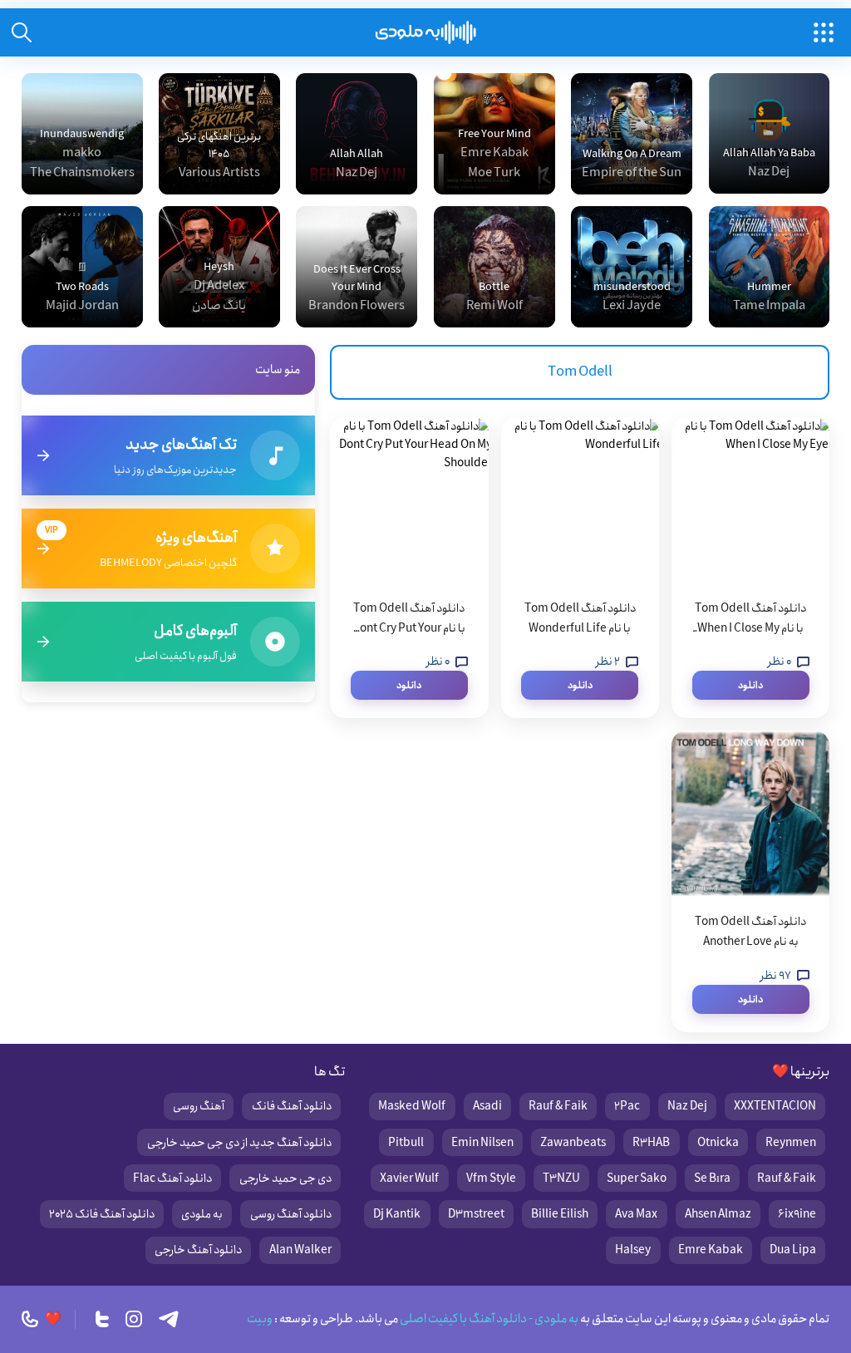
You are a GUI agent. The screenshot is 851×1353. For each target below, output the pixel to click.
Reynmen (790, 1143)
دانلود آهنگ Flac (172, 1178)
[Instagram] (133, 1319)
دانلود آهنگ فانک (292, 1106)
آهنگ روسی (198, 1106)
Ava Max (636, 1214)
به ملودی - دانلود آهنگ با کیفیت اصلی (488, 1319)
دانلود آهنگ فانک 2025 (102, 1214)
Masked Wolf (411, 1106)
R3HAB (651, 1143)
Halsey (633, 1250)
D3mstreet (476, 1214)
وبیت (260, 1319)
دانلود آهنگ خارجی (198, 1250)
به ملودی (202, 1214)
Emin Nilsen (482, 1143)
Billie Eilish (559, 1214)
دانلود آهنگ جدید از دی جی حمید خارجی (239, 1143)
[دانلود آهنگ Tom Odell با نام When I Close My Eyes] (750, 500)
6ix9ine (797, 1214)
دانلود (750, 685)
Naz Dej (687, 1106)
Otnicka (718, 1143)
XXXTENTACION (775, 1106)
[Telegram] (169, 1319)
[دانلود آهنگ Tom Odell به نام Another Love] (750, 814)
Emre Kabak (710, 1250)
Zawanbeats (573, 1143)
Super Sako (637, 1178)
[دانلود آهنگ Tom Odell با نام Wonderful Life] (580, 500)
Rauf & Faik (558, 1106)
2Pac (627, 1106)
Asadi (487, 1106)
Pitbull (406, 1143)
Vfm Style (491, 1178)
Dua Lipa (793, 1250)
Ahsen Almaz (718, 1214)
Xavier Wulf (409, 1178)
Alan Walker (300, 1250)
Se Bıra (712, 1178)
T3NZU (561, 1178)
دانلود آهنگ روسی (291, 1214)
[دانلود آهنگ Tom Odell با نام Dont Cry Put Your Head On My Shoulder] (409, 500)
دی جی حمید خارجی (285, 1178)
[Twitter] (102, 1319)
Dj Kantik (397, 1214)
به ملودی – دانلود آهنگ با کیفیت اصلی (426, 32)
